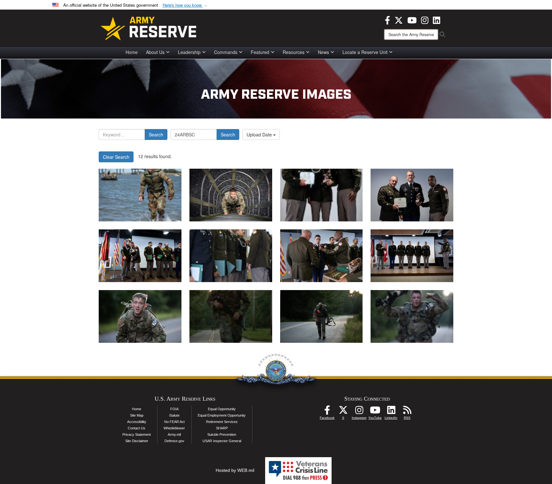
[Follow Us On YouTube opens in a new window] (375, 411)
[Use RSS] (407, 411)
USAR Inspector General (222, 441)
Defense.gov (174, 441)
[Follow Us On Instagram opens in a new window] (359, 411)
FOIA (174, 409)
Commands (225, 52)
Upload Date (260, 134)
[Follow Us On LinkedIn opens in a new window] (391, 411)
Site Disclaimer (136, 441)
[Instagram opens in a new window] (424, 19)
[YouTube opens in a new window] (412, 19)
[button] (186, 5)
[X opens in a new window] (399, 19)
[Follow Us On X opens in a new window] (343, 411)
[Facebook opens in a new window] (387, 19)
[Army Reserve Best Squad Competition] (140, 195)
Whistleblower (174, 428)
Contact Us (136, 428)
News (323, 52)
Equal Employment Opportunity (222, 415)
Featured (260, 52)
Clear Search (116, 157)
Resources (293, 52)
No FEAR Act (174, 422)
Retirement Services (222, 422)
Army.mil (174, 434)
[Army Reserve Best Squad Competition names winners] (321, 195)
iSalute (174, 415)
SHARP (222, 428)
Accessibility (136, 422)
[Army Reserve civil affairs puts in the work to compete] (140, 316)
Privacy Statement (136, 434)
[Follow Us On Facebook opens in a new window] (327, 411)
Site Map (136, 415)
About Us (155, 52)
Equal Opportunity (222, 409)
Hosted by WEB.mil (235, 470)
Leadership (189, 52)
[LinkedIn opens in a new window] (436, 19)
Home (132, 52)
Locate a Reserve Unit (364, 52)
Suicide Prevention (221, 434)
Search (156, 134)
